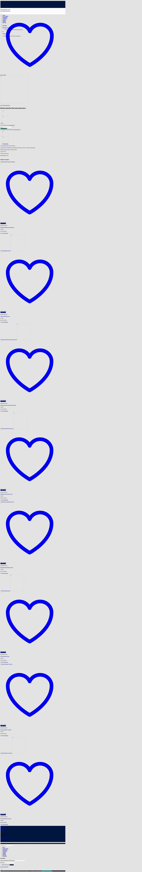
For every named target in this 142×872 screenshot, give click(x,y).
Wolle (4, 15)
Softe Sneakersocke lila (4, 656)
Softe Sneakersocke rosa (5, 316)
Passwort (2, 862)
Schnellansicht (3, 223)
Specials (4, 851)
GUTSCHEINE (5, 848)
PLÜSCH (4, 852)
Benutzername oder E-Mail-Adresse (7, 860)
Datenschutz (3, 828)
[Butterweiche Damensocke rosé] (5, 115)
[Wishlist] (0, 665)
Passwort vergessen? (4, 866)
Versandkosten (12, 125)
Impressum (2, 827)
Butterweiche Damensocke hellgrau (7, 227)
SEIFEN (4, 854)
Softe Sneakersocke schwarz (5, 818)
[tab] (31, 143)
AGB (1, 830)
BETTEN (4, 855)
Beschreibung (5, 143)
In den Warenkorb (4, 128)
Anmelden (11, 864)
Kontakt (2, 826)
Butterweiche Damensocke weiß (6, 567)
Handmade (5, 849)
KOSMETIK (5, 850)
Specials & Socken (6, 105)
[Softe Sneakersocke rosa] (5, 121)
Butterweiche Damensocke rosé (6, 494)
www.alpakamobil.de (4, 838)
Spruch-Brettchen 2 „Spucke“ (5, 729)
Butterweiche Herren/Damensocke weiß (8, 405)
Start (1, 105)
